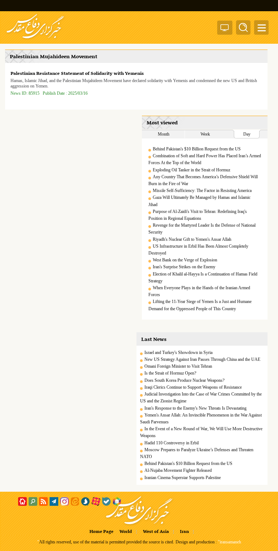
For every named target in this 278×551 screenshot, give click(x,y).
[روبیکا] (117, 501)
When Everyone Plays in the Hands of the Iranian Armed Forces (199, 291)
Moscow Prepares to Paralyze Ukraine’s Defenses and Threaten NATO (196, 453)
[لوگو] (35, 39)
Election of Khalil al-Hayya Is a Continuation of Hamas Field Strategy (202, 277)
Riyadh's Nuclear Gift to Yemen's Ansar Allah (192, 239)
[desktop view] (225, 29)
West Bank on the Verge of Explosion (185, 259)
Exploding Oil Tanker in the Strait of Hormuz (191, 169)
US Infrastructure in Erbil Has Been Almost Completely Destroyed (198, 250)
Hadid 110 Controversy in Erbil (171, 442)
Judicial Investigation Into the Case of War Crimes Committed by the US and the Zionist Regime (201, 397)
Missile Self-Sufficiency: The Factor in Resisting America (202, 190)
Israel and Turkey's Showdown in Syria (178, 352)
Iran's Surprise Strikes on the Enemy (184, 266)
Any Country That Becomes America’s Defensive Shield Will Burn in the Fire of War (203, 180)
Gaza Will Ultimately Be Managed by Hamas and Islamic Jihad (199, 201)
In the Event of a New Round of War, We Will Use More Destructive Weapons (201, 432)
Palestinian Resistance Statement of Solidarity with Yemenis (77, 73)
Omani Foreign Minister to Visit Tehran (178, 366)
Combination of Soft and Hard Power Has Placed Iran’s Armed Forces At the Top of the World (204, 159)
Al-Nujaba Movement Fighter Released (178, 470)
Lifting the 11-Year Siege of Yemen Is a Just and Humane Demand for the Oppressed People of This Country (200, 305)
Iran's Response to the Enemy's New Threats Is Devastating (195, 408)
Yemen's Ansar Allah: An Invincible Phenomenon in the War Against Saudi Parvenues (201, 418)
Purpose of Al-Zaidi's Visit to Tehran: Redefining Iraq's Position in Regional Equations (197, 215)
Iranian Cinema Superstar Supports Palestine (182, 477)
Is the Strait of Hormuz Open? (170, 373)
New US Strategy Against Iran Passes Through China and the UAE (202, 359)
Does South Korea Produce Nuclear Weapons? (184, 380)
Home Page (101, 532)
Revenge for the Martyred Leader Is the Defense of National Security (202, 229)
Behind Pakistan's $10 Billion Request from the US (197, 148)
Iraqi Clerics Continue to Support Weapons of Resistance (193, 387)
